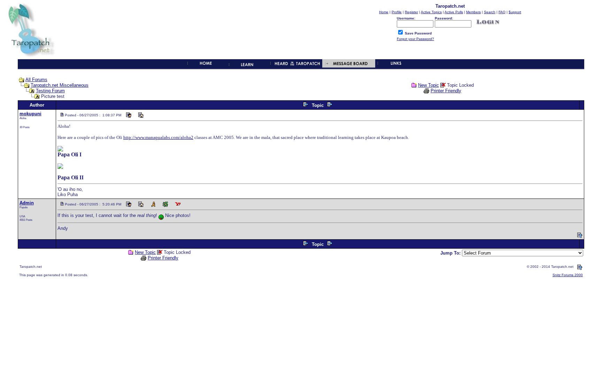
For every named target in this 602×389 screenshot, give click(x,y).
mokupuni (30, 113)
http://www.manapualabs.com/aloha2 (158, 137)
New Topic (428, 85)
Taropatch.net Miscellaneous (59, 85)
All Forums (36, 79)
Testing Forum (50, 90)
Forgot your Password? (415, 39)
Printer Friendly (446, 90)
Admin (27, 202)
